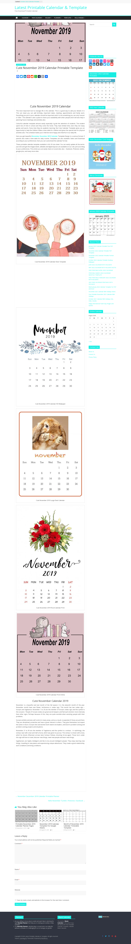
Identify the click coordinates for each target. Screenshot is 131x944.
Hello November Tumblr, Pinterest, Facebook (66, 801)
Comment (18, 844)
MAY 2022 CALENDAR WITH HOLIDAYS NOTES (102, 267)
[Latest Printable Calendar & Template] (17, 18)
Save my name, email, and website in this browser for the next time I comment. (43, 900)
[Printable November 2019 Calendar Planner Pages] (26, 811)
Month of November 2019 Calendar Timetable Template (73, 826)
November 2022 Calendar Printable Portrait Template (30, 2)
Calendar (25, 18)
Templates (67, 18)
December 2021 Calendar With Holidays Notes (102, 291)
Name (17, 869)
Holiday (48, 18)
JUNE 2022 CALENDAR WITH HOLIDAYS (100, 265)
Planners (57, 18)
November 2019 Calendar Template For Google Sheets (49, 826)
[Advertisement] (50, 92)
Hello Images (79, 18)
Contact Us (92, 354)
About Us (91, 351)
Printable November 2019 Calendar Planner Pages (25, 825)
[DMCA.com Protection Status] (103, 916)
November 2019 (21, 64)
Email (17, 880)
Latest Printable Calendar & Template (51, 7)
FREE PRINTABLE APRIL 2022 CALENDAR (101, 270)
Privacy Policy (93, 357)
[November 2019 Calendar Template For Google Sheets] (50, 811)
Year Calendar (37, 18)
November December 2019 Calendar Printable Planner (37, 796)
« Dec (90, 341)
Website (17, 890)
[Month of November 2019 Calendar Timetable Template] (74, 811)
